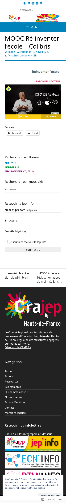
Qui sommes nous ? (16, 392)
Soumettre (33, 250)
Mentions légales (15, 413)
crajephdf (25, 52)
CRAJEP (9, 163)
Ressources (11, 381)
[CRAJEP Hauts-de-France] (33, 18)
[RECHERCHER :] (33, 9)
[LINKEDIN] (33, 3)
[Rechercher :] (33, 189)
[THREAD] (29, 3)
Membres (10, 167)
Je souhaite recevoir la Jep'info (28, 242)
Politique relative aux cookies (31, 488)
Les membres (13, 387)
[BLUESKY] (41, 3)
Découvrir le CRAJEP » (18, 347)
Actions (9, 376)
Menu (35, 27)
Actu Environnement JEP (22, 55)
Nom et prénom (21, 210)
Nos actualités (13, 397)
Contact (9, 407)
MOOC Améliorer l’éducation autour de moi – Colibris (49, 277)
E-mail (15, 231)
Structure (11, 220)
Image (11, 52)
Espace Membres (15, 402)
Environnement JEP (17, 171)
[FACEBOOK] (25, 3)
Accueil (9, 371)
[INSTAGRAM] (37, 3)
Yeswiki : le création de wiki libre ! (16, 275)
